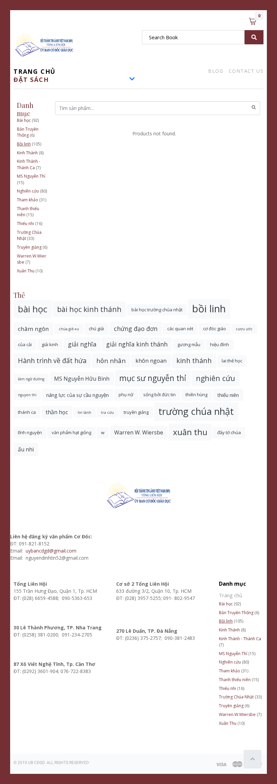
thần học (57, 412)
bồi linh (209, 308)
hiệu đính (219, 344)
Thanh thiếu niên (235, 679)
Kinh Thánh (27, 153)
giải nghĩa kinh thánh (137, 344)
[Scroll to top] (252, 759)
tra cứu (107, 412)
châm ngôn (33, 329)
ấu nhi (26, 449)
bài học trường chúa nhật (156, 310)
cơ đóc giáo (214, 329)
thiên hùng (196, 394)
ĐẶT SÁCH (31, 79)
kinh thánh (194, 360)
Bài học (24, 120)
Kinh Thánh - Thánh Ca (28, 164)
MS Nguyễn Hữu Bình (81, 378)
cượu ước (244, 329)
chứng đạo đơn (135, 328)
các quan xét (180, 329)
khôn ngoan (151, 360)
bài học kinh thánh (89, 309)
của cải (25, 344)
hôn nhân (111, 360)
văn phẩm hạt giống (71, 432)
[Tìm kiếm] (253, 107)
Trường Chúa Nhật (236, 697)
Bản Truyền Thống (28, 132)
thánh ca (27, 412)
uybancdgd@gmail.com (52, 550)
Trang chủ (35, 71)
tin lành (84, 412)
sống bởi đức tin (159, 394)
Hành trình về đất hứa (52, 360)
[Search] (254, 37)
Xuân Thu (25, 271)
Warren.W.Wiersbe (237, 714)
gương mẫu (188, 344)
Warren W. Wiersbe (138, 432)
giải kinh (50, 344)
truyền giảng (136, 412)
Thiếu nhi (25, 223)
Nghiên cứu (28, 191)
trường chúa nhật (196, 411)
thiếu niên (228, 394)
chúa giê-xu (69, 329)
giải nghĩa (82, 344)
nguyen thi (27, 395)
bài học (32, 309)
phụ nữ (126, 394)
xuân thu (190, 432)
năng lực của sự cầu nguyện (77, 394)
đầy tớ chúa (229, 432)
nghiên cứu (215, 378)
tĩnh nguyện (30, 432)
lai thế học (232, 361)
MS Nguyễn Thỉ (31, 176)
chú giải (96, 329)
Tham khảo (27, 200)
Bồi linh (24, 144)
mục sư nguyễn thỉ (152, 378)
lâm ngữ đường (31, 379)
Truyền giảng (29, 247)
